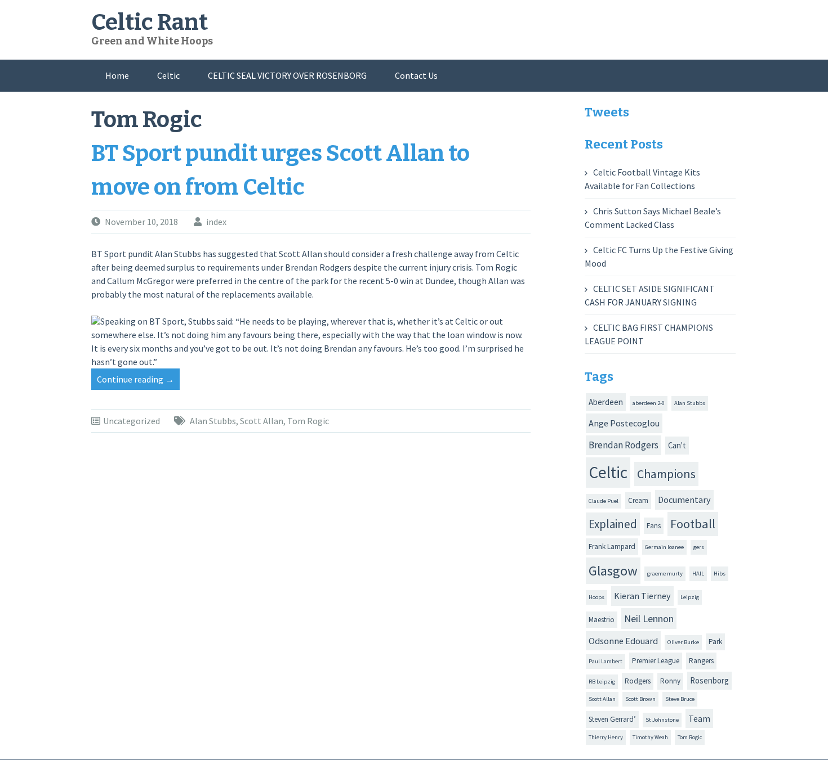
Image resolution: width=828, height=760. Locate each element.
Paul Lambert (605, 661)
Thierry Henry (606, 737)
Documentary (684, 499)
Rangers (701, 660)
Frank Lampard (612, 546)
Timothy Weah (650, 737)
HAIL (698, 573)
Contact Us (416, 75)
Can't (677, 445)
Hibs (719, 573)
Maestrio (602, 619)
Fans (654, 525)
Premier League (655, 660)
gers (698, 547)
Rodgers (638, 681)
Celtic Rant (149, 22)
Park (715, 641)
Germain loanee (664, 547)
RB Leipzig (602, 681)
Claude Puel (603, 501)
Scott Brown (640, 699)
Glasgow (613, 570)
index (216, 221)
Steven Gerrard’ (612, 719)
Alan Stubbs (213, 420)
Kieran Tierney (642, 595)
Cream (638, 500)
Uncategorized (131, 420)
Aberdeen (606, 402)
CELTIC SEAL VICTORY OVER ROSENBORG (287, 75)
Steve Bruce (680, 699)
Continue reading (138, 381)
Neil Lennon (649, 618)
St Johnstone (662, 719)
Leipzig (689, 597)
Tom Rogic (308, 420)
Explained (613, 524)
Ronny (670, 681)
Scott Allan (261, 420)
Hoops (596, 597)
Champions (666, 474)
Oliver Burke (683, 642)
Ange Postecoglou (624, 423)
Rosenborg (709, 680)
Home (117, 75)
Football (692, 524)
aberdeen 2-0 (649, 403)
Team (699, 718)
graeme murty (665, 573)
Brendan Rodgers (623, 445)
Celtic (168, 75)
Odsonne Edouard (623, 640)
